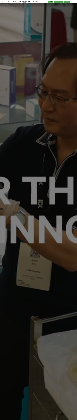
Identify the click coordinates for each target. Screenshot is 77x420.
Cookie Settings (51, 1)
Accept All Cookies (67, 1)
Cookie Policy (24, 2)
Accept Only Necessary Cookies (59, 1)
